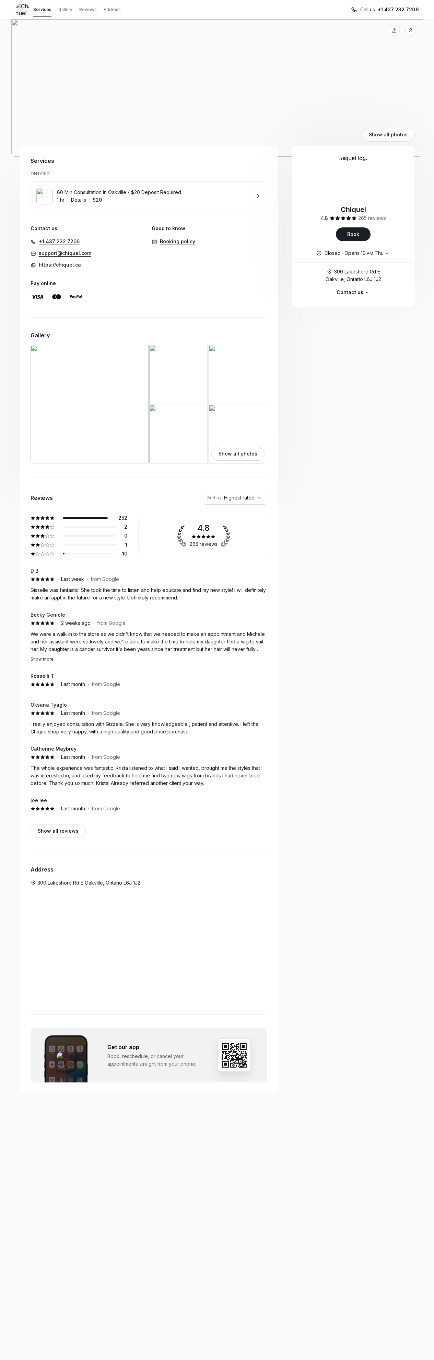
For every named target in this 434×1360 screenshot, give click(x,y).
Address (112, 9)
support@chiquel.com (65, 253)
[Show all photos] (217, 88)
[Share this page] (394, 30)
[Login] (410, 30)
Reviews (88, 9)
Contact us (350, 292)
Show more (42, 659)
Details (78, 200)
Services (42, 9)
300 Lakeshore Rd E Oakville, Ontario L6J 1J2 (353, 275)
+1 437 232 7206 (398, 9)
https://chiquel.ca (60, 265)
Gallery (65, 9)
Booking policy (177, 241)
